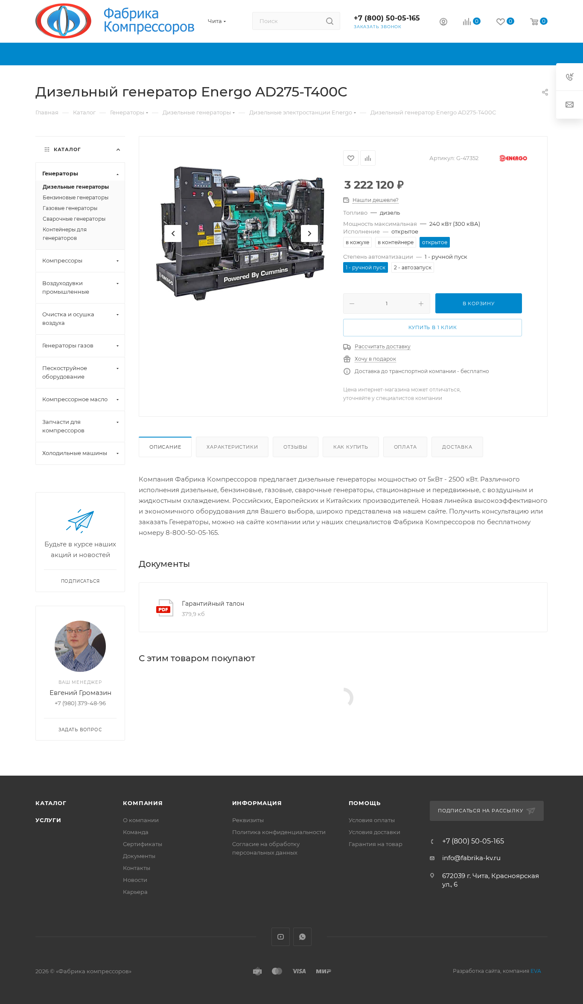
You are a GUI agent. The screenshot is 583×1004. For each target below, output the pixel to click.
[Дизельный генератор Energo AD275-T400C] (241, 233)
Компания (143, 803)
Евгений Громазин (80, 693)
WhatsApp (302, 937)
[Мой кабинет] (443, 23)
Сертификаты (142, 844)
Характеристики (232, 447)
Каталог (51, 803)
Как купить (350, 447)
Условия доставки (374, 832)
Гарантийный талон (213, 603)
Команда (136, 832)
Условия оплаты (372, 820)
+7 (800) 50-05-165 (387, 18)
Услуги (48, 820)
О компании (141, 820)
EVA (536, 971)
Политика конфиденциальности (279, 832)
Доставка (457, 447)
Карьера (135, 891)
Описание (165, 447)
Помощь (365, 803)
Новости (135, 879)
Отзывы (295, 447)
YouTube (280, 937)
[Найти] (329, 21)
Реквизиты (248, 820)
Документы (139, 855)
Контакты (136, 867)
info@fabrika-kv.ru (471, 858)
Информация (257, 803)
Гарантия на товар (375, 844)
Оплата (405, 447)
